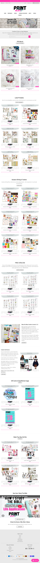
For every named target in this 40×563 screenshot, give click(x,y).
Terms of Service (20, 541)
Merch (10, 549)
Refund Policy (20, 539)
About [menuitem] (30, 13)
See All (20, 382)
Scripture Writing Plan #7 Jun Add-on (30, 230)
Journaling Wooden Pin (10, 88)
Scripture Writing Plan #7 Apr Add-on (30, 253)
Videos (10, 551)
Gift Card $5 (30, 404)
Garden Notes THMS (30, 146)
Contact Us (30, 546)
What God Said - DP (10, 460)
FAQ (20, 536)
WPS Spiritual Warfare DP (30, 483)
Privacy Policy (20, 540)
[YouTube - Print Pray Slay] (31, 548)
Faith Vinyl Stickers (10, 65)
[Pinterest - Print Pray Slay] (30, 548)
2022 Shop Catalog (10, 291)
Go (29, 36)
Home (10, 546)
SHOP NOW (20, 526)
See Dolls (20, 438)
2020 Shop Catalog (10, 314)
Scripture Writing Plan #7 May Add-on (10, 253)
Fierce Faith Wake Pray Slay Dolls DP (10, 483)
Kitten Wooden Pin (29, 88)
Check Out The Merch (20, 43)
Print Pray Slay (21, 558)
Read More (24, 342)
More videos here (20, 519)
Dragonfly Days (10, 123)
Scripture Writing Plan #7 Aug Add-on (30, 206)
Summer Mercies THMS (30, 170)
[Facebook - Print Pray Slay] (26, 548)
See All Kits (19, 185)
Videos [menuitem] (34, 13)
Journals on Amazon (10, 550)
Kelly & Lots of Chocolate (23, 559)
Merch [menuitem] (15, 13)
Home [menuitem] (5, 13)
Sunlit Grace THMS (10, 170)
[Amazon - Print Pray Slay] (33, 548)
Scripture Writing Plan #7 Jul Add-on (10, 230)
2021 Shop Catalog (29, 291)
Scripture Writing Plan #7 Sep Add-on (30, 123)
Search (20, 535)
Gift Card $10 (10, 427)
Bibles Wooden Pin (29, 65)
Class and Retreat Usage (10, 404)
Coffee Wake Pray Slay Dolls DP (30, 460)
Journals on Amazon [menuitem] (23, 13)
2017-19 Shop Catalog (30, 314)
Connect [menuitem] (20, 15)
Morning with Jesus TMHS (10, 146)
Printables (10, 547)
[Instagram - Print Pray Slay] (28, 548)
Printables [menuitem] (10, 13)
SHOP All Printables (19, 102)
